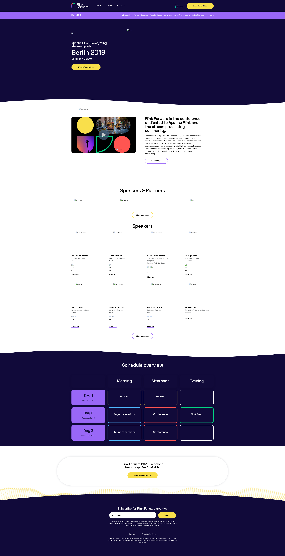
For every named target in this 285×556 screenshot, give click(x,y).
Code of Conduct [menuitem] (198, 15)
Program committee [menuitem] (164, 15)
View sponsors (142, 215)
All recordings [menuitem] (127, 15)
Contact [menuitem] (120, 6)
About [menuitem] (98, 6)
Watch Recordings (86, 67)
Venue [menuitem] (136, 15)
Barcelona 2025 (200, 6)
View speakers (142, 336)
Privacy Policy (154, 525)
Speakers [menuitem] (144, 15)
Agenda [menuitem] (153, 15)
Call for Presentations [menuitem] (182, 15)
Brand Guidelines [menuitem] (149, 534)
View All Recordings (142, 475)
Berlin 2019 (76, 15)
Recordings (156, 161)
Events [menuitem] (109, 6)
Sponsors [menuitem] (210, 15)
